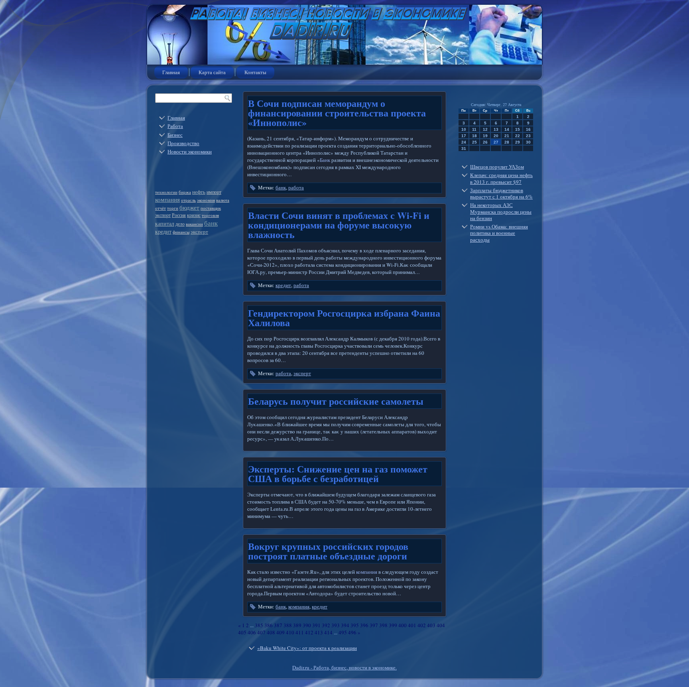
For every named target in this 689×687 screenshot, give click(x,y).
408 (271, 632)
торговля (210, 215)
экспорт (163, 215)
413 (319, 632)
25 (474, 142)
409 (280, 632)
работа (296, 187)
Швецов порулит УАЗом (497, 166)
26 (485, 142)
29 (517, 142)
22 (517, 136)
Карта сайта (212, 72)
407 (261, 632)
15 (517, 129)
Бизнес (175, 134)
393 (335, 625)
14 (506, 129)
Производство (183, 143)
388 (287, 625)
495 (343, 632)
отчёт (160, 208)
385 (259, 625)
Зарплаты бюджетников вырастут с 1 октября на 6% (501, 193)
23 (528, 136)
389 (297, 625)
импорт (214, 192)
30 (528, 142)
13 (496, 129)
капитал (164, 223)
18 (474, 136)
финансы (181, 232)
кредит (163, 231)
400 (402, 625)
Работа (175, 126)
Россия (179, 215)
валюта (222, 200)
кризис (194, 215)
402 (421, 625)
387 (278, 625)
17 (463, 136)
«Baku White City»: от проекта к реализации (307, 648)
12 (485, 129)
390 (307, 625)
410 (290, 632)
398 (383, 625)
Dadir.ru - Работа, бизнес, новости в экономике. (344, 667)
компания (167, 199)
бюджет (189, 207)
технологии (166, 192)
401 (412, 625)
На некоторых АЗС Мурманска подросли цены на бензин (501, 211)
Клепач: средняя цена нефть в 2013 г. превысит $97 (501, 178)
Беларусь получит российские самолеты (335, 401)
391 (316, 625)
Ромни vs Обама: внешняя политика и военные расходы (499, 233)
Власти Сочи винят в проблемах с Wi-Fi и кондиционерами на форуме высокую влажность (338, 224)
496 (352, 632)
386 (268, 625)
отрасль (188, 200)
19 (485, 136)
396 (364, 625)
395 (354, 625)
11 (474, 129)
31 (463, 148)
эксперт (199, 231)
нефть (198, 191)
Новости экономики (189, 151)
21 (506, 136)
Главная (171, 72)
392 (326, 625)
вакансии (194, 224)
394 (345, 625)
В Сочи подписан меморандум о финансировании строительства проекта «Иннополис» (337, 112)
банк (211, 223)
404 (441, 625)
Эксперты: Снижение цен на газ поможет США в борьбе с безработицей (337, 473)
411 (299, 632)
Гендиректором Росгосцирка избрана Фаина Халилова (344, 317)
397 (374, 625)
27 (496, 142)
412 (309, 632)
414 (328, 632)
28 (506, 142)
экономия (206, 200)
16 (528, 129)
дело (180, 223)
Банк (325, 159)
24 (463, 142)
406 (252, 632)
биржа (185, 192)
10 (463, 129)
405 (242, 632)
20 (496, 136)
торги (172, 208)
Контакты (255, 72)
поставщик (211, 208)
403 (431, 625)
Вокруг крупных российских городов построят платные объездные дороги (328, 551)
